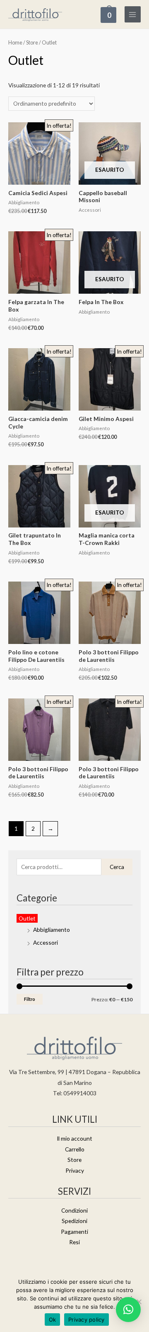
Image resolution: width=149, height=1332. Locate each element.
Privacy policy (86, 1319)
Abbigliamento (51, 929)
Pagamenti (74, 1231)
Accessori (45, 942)
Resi (74, 1241)
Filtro (29, 999)
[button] (128, 1309)
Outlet (27, 918)
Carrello (74, 1149)
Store (32, 43)
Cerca (117, 866)
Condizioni (74, 1210)
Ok (52, 1319)
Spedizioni (74, 1220)
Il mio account (74, 1138)
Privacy (74, 1170)
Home (15, 43)
